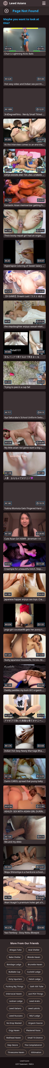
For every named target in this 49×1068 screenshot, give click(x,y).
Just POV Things (36, 993)
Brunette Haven (35, 964)
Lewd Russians (16, 1015)
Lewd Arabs (34, 1001)
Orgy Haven (14, 1030)
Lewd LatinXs (34, 1008)
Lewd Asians (17, 3)
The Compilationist (33, 1045)
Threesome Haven (16, 1052)
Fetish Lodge (34, 979)
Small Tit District (35, 1037)
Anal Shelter (33, 950)
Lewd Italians (15, 1008)
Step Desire (12, 1045)
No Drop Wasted (14, 1023)
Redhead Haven (13, 1037)
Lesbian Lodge (15, 1001)
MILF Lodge (34, 1015)
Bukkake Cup (14, 971)
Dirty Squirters (15, 979)
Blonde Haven (33, 957)
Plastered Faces (33, 1030)
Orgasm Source (35, 1023)
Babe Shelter (15, 957)
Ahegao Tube (16, 950)
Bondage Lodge (14, 964)
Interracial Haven (14, 993)
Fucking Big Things (14, 986)
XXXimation (36, 1052)
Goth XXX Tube (36, 986)
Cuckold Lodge (33, 971)
